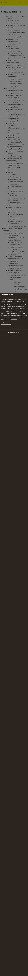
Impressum (14, 318)
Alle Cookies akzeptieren (14, 332)
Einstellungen (6, 322)
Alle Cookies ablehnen (14, 328)
